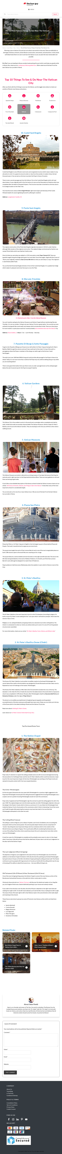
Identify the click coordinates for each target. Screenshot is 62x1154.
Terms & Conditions (12, 1105)
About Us (9, 1089)
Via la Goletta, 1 (12, 332)
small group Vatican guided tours (27, 65)
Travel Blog (10, 1091)
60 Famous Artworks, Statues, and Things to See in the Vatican (24, 485)
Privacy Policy (10, 1107)
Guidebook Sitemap (12, 1095)
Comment (7, 1032)
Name (6, 1049)
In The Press (10, 1093)
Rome (18, 48)
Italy (14, 48)
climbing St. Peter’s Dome (19, 708)
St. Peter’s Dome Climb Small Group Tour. (23, 712)
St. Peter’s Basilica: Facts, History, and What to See (41, 631)
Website (6, 1064)
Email (6, 1057)
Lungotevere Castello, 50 (15, 197)
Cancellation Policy (12, 1103)
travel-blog (9, 48)
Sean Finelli (10, 41)
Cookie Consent (11, 1109)
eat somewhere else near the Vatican (45, 328)
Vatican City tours (24, 882)
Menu (32, 9)
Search (55, 14)
